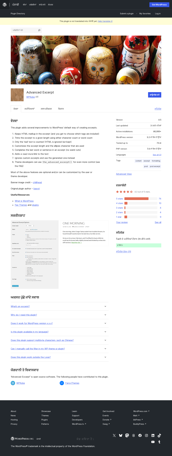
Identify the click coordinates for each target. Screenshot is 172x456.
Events (106, 415)
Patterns (45, 424)
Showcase (46, 411)
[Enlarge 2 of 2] (105, 224)
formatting (156, 161)
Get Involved (108, 411)
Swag (106, 424)
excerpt (147, 161)
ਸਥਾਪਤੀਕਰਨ (46, 108)
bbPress (138, 420)
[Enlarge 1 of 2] (55, 224)
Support (75, 415)
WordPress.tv (79, 424)
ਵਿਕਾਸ (61, 108)
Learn (74, 411)
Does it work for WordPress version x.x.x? (32, 323)
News (13, 415)
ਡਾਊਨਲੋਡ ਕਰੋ (155, 95)
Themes (45, 415)
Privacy (14, 424)
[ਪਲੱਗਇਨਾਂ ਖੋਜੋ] (39, 30)
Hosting (14, 420)
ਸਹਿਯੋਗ (158, 108)
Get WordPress (159, 4)
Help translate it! (105, 21)
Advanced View (124, 174)
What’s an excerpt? (20, 306)
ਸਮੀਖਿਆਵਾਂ (30, 108)
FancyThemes (72, 383)
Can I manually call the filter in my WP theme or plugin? (38, 348)
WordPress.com (141, 411)
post (146, 166)
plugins (35, 205)
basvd (36, 188)
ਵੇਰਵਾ (16, 108)
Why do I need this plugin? (24, 315)
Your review (122, 222)
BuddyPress (139, 424)
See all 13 (157, 155)
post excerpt (155, 166)
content (138, 161)
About (13, 411)
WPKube (30, 97)
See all (158, 222)
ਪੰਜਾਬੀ (38, 439)
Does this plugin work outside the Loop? (31, 357)
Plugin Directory (18, 13)
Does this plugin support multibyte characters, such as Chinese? (42, 340)
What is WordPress (24, 201)
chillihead (37, 182)
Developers (77, 420)
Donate (107, 420)
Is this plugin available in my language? (30, 332)
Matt (136, 415)
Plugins (44, 420)
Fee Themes (21, 205)
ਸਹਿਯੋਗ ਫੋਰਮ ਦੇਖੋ (123, 251)
